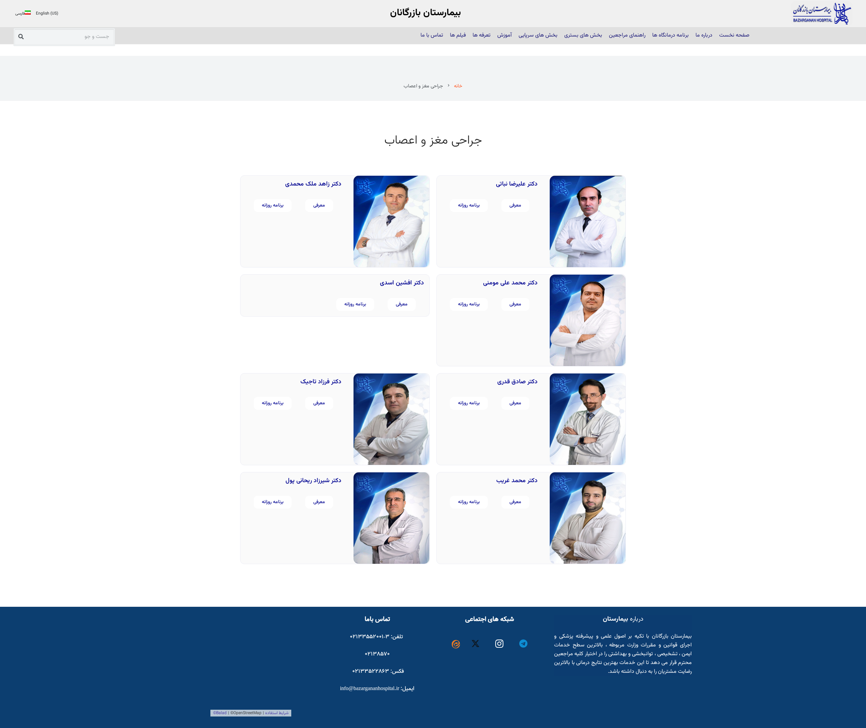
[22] (821, 13)
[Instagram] (499, 644)
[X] (475, 644)
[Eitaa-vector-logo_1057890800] (456, 644)
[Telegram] (523, 644)
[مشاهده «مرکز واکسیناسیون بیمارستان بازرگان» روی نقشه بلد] (261, 665)
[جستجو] (21, 36)
